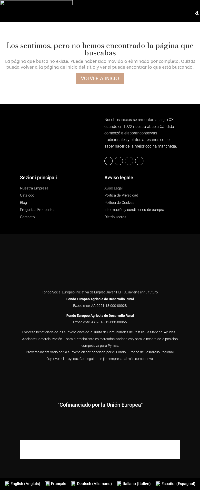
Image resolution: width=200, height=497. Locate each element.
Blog (23, 202)
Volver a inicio (100, 78)
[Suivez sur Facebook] (108, 161)
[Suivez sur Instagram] (129, 161)
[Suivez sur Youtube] (139, 161)
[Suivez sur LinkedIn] (119, 161)
